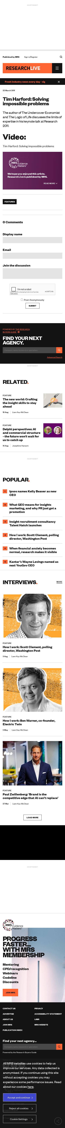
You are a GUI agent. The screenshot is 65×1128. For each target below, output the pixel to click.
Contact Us (9, 1008)
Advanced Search (54, 357)
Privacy (38, 1008)
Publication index (12, 1030)
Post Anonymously (34, 299)
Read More (50, 183)
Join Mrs (7, 1024)
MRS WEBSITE (41, 1024)
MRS (17, 57)
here (31, 1086)
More (59, 581)
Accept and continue (18, 1097)
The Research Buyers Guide (16, 330)
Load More (32, 817)
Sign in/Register (31, 57)
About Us (8, 1019)
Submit (32, 305)
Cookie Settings (19, 1119)
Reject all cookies (18, 1108)
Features (10, 201)
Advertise (8, 1014)
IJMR (36, 1019)
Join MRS (10, 992)
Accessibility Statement (48, 1014)
